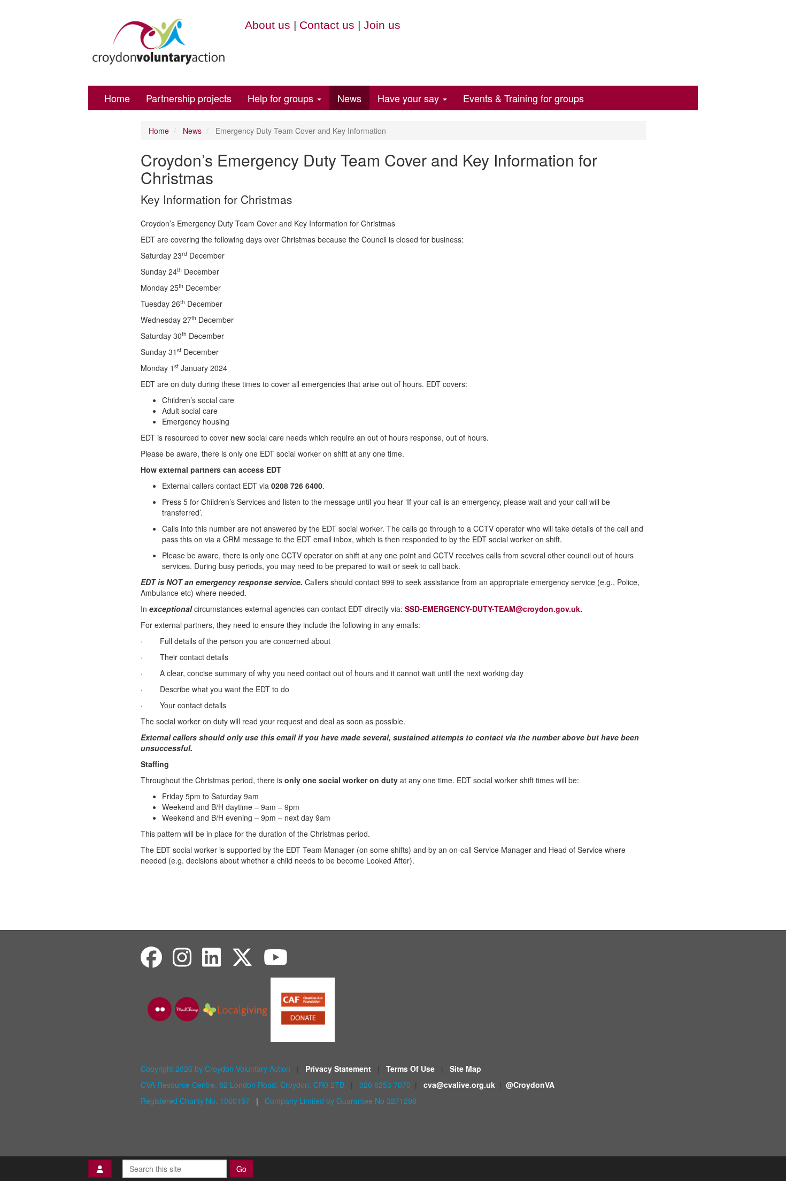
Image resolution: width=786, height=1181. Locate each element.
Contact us (327, 25)
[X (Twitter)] (242, 956)
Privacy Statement (339, 1068)
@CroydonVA (530, 1084)
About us (267, 25)
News (349, 98)
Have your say (409, 98)
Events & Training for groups (523, 98)
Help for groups (282, 98)
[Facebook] (151, 956)
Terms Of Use (411, 1068)
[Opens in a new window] (303, 1008)
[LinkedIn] (211, 956)
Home (117, 98)
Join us (382, 25)
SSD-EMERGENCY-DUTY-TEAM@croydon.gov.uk (492, 608)
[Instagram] (182, 956)
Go (241, 1168)
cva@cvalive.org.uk (459, 1084)
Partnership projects (189, 98)
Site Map (465, 1068)
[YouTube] (276, 956)
